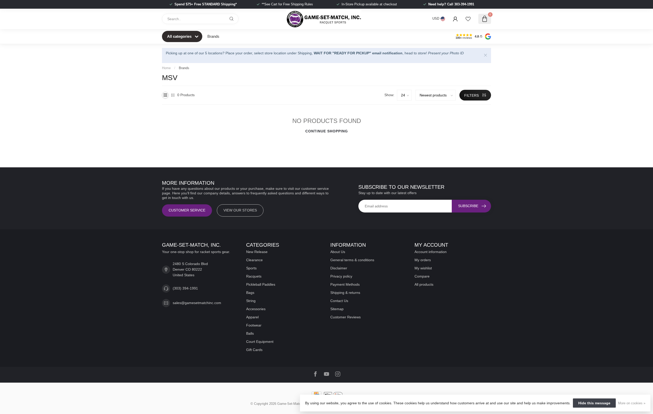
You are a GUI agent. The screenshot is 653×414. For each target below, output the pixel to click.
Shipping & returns (345, 293)
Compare (422, 276)
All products (424, 284)
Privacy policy (341, 276)
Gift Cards (254, 350)
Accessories (256, 309)
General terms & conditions (352, 260)
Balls (250, 333)
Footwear (253, 325)
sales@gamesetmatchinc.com (197, 303)
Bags (250, 293)
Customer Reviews (345, 317)
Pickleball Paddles (260, 284)
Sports (251, 268)
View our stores (240, 210)
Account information (431, 252)
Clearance (254, 260)
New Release (257, 252)
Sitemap (337, 309)
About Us (337, 252)
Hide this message (594, 403)
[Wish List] (468, 19)
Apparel (252, 317)
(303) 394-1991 (185, 288)
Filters (472, 95)
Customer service (187, 210)
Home (166, 68)
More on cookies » (631, 403)
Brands (213, 36)
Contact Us (339, 301)
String (251, 301)
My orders (423, 260)
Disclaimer (338, 268)
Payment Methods (345, 284)
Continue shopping (326, 131)
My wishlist (423, 268)
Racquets (253, 276)
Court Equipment (259, 342)
